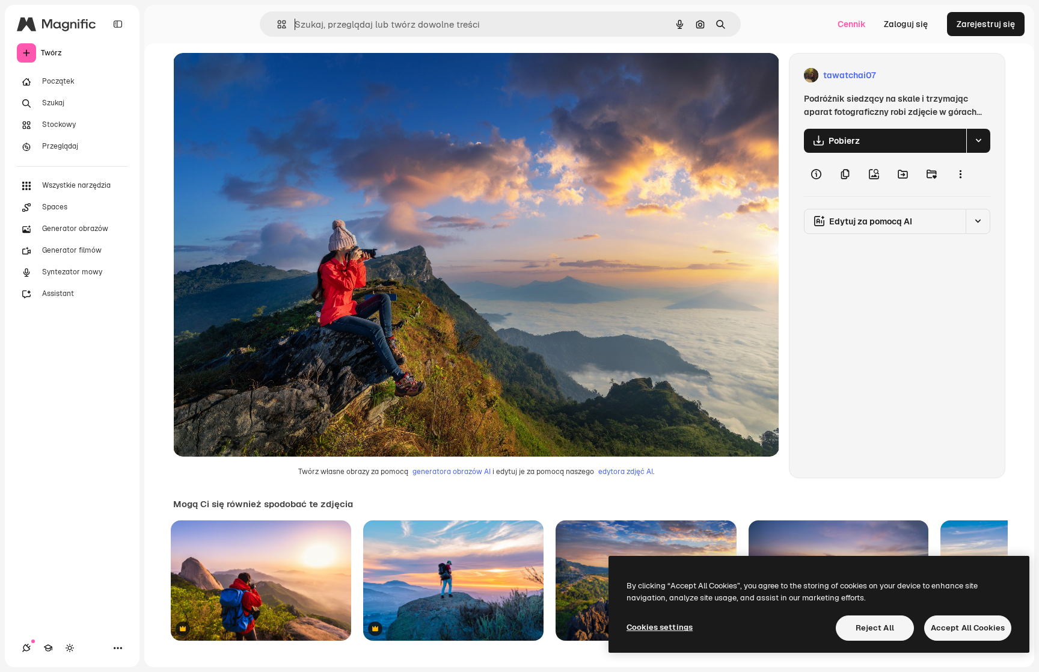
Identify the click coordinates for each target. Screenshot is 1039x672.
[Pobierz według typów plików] (978, 141)
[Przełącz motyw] (69, 648)
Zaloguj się (906, 24)
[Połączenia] (26, 648)
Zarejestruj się (986, 24)
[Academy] (48, 648)
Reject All (875, 628)
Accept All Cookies (968, 628)
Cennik (852, 24)
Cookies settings (660, 627)
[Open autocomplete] (276, 24)
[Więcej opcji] (960, 174)
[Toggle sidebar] (117, 24)
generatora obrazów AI (451, 471)
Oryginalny (256, 75)
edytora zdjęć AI (625, 471)
